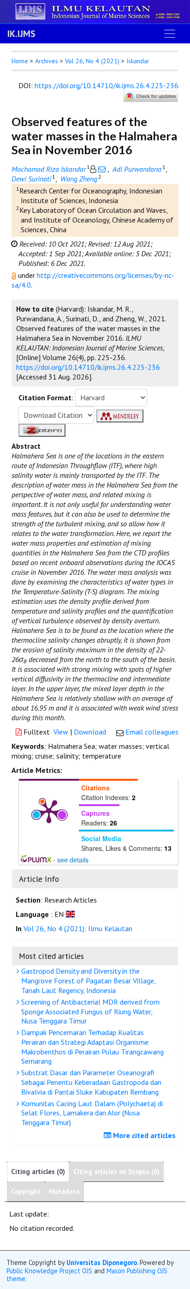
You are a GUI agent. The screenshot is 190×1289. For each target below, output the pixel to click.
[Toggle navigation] (170, 33)
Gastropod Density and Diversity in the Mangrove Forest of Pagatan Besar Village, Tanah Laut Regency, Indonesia (87, 980)
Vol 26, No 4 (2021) (92, 61)
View (60, 731)
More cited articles (143, 1135)
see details (73, 859)
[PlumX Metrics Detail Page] (49, 810)
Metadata (64, 1191)
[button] (15, 275)
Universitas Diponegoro (101, 1262)
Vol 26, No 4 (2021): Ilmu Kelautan (78, 928)
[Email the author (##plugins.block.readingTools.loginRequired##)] (101, 169)
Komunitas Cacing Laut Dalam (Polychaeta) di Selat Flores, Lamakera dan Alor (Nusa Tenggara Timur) (91, 1113)
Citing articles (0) (38, 1171)
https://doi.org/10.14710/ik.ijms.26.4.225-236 (106, 85)
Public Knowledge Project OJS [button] (49, 1270)
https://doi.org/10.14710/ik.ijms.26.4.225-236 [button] (88, 367)
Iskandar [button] (137, 61)
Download (90, 731)
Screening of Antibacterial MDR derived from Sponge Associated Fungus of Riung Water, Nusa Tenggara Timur (89, 1011)
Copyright (26, 1191)
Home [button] (20, 61)
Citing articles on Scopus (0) (116, 1171)
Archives (46, 61)
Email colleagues (151, 731)
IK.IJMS (21, 34)
